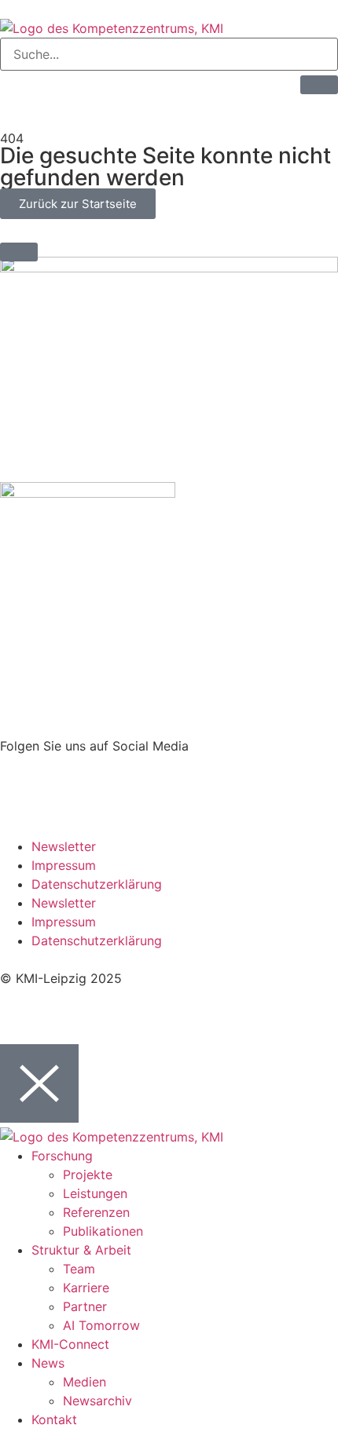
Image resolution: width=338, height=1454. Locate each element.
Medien (84, 1382)
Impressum (63, 865)
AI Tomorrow (101, 1325)
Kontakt (54, 1419)
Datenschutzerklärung (96, 884)
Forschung (62, 1156)
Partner (85, 1306)
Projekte (87, 1174)
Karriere (86, 1287)
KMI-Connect (70, 1344)
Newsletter (63, 846)
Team (79, 1269)
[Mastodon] (63, 775)
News (47, 1363)
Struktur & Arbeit (81, 1250)
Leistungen (95, 1193)
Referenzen (96, 1212)
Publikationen (103, 1231)
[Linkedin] (19, 775)
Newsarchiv (97, 1400)
